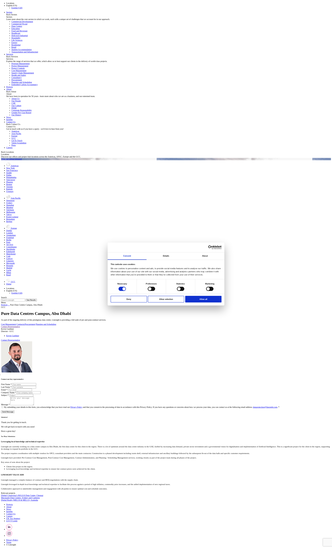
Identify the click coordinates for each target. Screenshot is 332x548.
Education (15, 28)
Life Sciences (16, 40)
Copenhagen (11, 247)
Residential (15, 45)
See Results (31, 300)
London (9, 233)
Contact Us (10, 122)
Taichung (10, 210)
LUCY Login (11, 521)
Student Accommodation (21, 49)
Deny (128, 299)
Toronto (9, 187)
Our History (16, 115)
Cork (8, 256)
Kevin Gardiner (12, 336)
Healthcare (15, 33)
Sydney (9, 203)
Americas (15, 131)
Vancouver (10, 180)
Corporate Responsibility (21, 110)
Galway (9, 258)
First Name (6, 384)
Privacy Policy (76, 407)
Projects (9, 87)
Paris (8, 242)
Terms (8, 542)
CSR (13, 103)
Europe (14, 136)
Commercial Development (22, 21)
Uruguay (9, 191)
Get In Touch (16, 140)
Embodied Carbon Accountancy (24, 84)
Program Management (20, 63)
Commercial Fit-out (19, 24)
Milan (8, 272)
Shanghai (10, 205)
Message (5, 404)
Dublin (9, 230)
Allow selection (166, 299)
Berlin (8, 240)
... (9, 305)
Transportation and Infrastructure (24, 52)
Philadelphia (11, 177)
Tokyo (9, 214)
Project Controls (18, 68)
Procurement (16, 80)
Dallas (8, 175)
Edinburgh (10, 251)
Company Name (8, 392)
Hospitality (15, 38)
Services (9, 54)
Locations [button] (10, 3)
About (8, 89)
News (8, 117)
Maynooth (10, 263)
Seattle (9, 173)
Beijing (9, 221)
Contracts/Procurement (25, 324)
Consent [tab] (127, 256)
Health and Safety (18, 75)
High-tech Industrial (19, 35)
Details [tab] (166, 256)
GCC (13, 138)
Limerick (10, 261)
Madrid (9, 268)
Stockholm (10, 249)
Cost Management (18, 70)
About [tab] (205, 256)
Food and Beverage (19, 31)
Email (4, 390)
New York (10, 168)
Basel (8, 275)
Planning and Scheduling (21, 82)
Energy (14, 42)
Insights (9, 119)
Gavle (8, 270)
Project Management (19, 66)
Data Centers (16, 26)
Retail (13, 47)
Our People (16, 101)
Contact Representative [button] (10, 327)
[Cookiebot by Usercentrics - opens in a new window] (210, 247)
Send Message (7, 412)
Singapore (10, 200)
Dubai (8, 284)
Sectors (9, 12)
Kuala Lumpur (12, 217)
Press (13, 145)
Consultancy (16, 77)
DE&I (13, 108)
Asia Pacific (16, 133)
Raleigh (9, 189)
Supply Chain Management (22, 73)
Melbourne (10, 212)
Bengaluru (10, 219)
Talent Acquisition (18, 143)
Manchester (11, 254)
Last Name (6, 387)
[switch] (151, 289)
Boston (9, 184)
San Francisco (12, 170)
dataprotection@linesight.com (265, 407)
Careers (9, 147)
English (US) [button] (11, 5)
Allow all (203, 299)
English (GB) (16, 8)
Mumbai (9, 207)
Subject (5, 395)
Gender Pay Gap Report (21, 112)
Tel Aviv (9, 244)
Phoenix (9, 182)
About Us (15, 98)
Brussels (9, 265)
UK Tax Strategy (13, 518)
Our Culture (16, 105)
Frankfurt (10, 237)
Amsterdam (11, 235)
